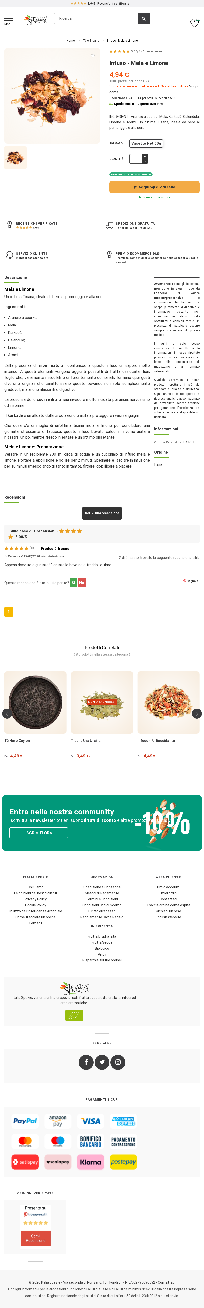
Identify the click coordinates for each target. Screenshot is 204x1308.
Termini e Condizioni (102, 899)
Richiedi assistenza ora (32, 258)
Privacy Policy (36, 899)
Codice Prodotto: (168, 442)
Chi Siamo (36, 887)
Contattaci (168, 899)
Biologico (102, 948)
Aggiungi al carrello (154, 187)
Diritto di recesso (102, 911)
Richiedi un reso (168, 911)
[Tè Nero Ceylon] (35, 702)
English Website (168, 917)
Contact (35, 923)
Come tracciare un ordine (35, 917)
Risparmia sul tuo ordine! (102, 960)
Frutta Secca (102, 942)
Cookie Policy (35, 905)
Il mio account (168, 887)
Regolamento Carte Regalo (101, 917)
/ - (146, 51)
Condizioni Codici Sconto (102, 905)
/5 (36, 228)
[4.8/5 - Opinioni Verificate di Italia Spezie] (35, 1227)
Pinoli (102, 954)
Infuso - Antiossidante (156, 741)
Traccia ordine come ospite (168, 905)
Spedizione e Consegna (102, 887)
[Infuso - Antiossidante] (169, 702)
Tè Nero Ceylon (17, 741)
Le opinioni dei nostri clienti (35, 893)
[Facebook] (86, 1062)
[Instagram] (118, 1062)
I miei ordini (168, 893)
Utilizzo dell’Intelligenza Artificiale (35, 911)
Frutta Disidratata (102, 936)
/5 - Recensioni (108, 3)
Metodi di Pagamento (102, 893)
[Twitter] (102, 1062)
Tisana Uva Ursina (86, 741)
